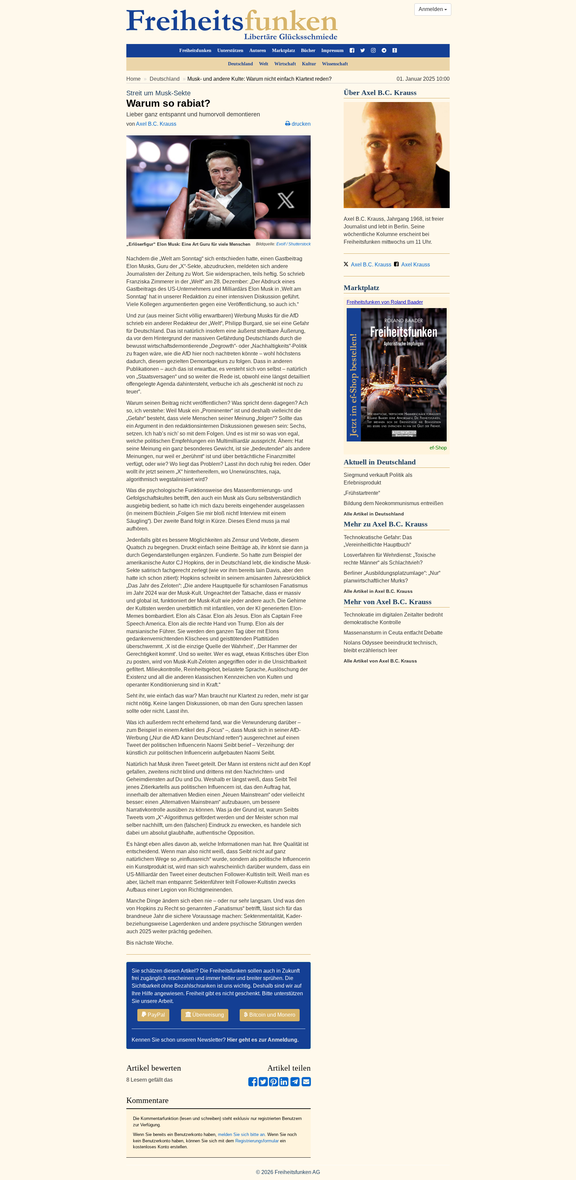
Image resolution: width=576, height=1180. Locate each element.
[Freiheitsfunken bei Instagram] (373, 50)
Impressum (332, 50)
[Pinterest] (273, 1084)
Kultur (309, 63)
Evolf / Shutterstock (293, 244)
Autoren (257, 50)
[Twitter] (263, 1084)
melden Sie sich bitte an (241, 1134)
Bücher (308, 50)
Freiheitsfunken (195, 50)
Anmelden (431, 9)
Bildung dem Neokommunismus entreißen (393, 503)
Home (133, 79)
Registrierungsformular (257, 1140)
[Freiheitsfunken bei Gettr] (394, 50)
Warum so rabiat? (168, 99)
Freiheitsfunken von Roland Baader (385, 302)
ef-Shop (438, 447)
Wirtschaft (285, 63)
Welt (263, 63)
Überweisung (207, 1015)
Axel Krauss (415, 264)
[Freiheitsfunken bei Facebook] (352, 50)
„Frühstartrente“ (362, 493)
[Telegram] (295, 1084)
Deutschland (240, 63)
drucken (300, 124)
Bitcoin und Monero (271, 1015)
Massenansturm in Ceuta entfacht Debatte (393, 633)
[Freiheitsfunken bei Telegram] (384, 50)
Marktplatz (283, 50)
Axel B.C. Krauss (156, 124)
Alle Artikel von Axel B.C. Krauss (380, 661)
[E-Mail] (306, 1084)
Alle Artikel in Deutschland (374, 513)
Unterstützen (230, 50)
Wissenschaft (335, 63)
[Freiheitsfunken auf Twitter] (362, 50)
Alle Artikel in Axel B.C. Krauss (378, 591)
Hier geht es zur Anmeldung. (263, 1040)
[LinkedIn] (283, 1084)
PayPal (155, 1015)
